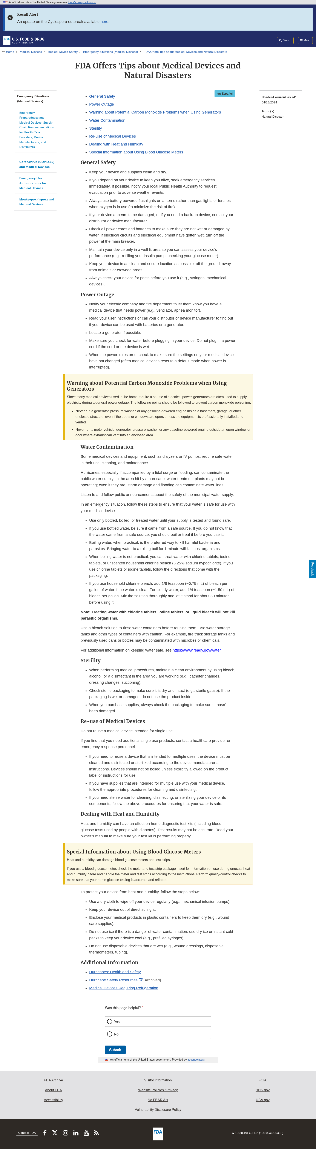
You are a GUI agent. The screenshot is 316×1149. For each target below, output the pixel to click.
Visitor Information (158, 1080)
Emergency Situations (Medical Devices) (110, 51)
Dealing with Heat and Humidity (116, 144)
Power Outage (101, 104)
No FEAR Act (158, 1100)
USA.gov (263, 1100)
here (104, 22)
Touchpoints (195, 1059)
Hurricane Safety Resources (113, 980)
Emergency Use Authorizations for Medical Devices (32, 182)
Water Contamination (107, 120)
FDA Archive (53, 1080)
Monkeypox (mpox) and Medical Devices (36, 202)
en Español (225, 93)
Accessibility (53, 1100)
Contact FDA (27, 1132)
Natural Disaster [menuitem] (273, 116)
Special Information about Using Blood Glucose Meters (136, 152)
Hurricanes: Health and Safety (115, 972)
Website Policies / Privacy (158, 1090)
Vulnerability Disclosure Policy (158, 1109)
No (116, 1034)
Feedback (312, 569)
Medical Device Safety (63, 51)
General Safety (102, 96)
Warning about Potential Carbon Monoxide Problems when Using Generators (155, 112)
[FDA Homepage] (23, 40)
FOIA (263, 1080)
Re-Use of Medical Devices (112, 136)
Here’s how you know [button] (81, 2)
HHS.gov (263, 1090)
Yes (117, 1021)
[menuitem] (280, 101)
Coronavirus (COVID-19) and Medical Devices (36, 164)
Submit (115, 1049)
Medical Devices (31, 51)
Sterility (95, 128)
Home (10, 51)
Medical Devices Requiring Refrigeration (123, 988)
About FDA (53, 1090)
